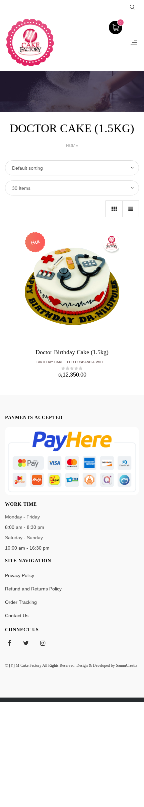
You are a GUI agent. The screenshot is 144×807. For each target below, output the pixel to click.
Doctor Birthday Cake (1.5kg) (72, 352)
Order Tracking (21, 602)
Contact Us (16, 615)
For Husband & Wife (85, 362)
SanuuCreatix (126, 665)
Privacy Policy (19, 575)
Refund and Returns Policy (33, 588)
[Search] (132, 7)
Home (72, 145)
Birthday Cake (50, 362)
